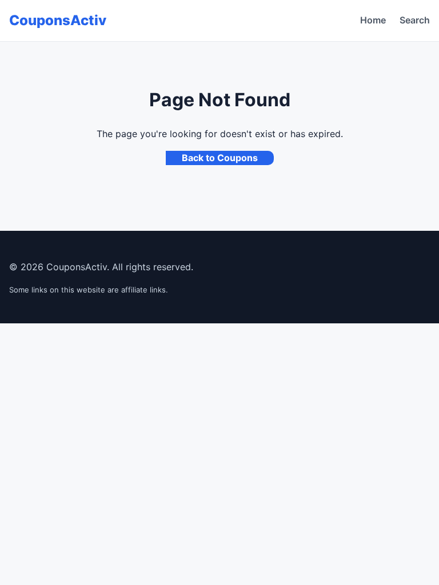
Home (373, 20)
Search (415, 20)
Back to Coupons (220, 157)
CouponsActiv (57, 20)
